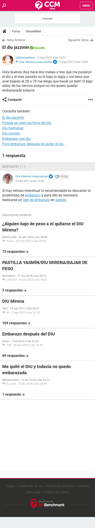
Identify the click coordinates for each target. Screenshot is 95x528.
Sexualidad (33, 31)
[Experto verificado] (55, 62)
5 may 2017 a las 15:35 (73, 62)
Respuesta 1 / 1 (14, 166)
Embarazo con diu (16, 139)
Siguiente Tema (78, 40)
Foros (16, 31)
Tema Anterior (16, 40)
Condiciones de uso (30, 486)
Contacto (83, 486)
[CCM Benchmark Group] (47, 504)
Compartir (15, 99)
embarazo (33, 195)
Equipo (10, 486)
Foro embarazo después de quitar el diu (33, 144)
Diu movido (11, 133)
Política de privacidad (60, 486)
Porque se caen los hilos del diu (26, 123)
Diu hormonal (12, 128)
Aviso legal (34, 492)
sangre (60, 200)
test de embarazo (36, 200)
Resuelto (39, 48)
